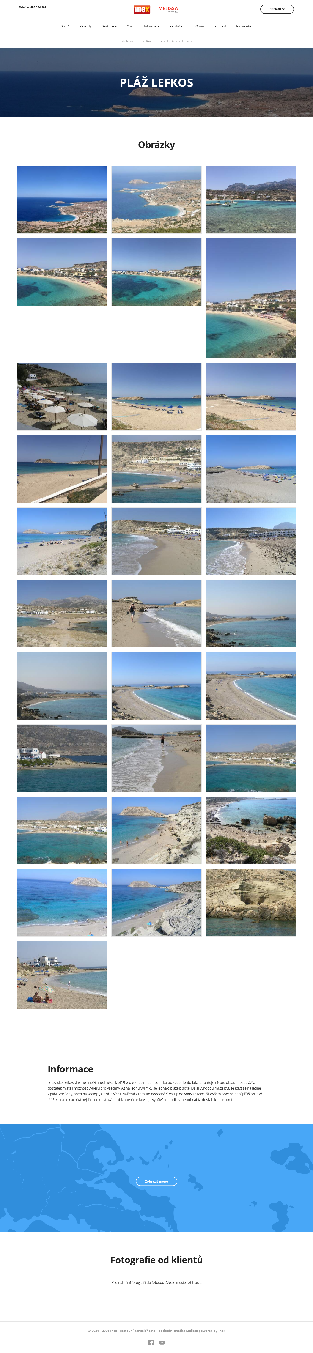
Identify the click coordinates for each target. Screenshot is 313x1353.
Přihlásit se (277, 9)
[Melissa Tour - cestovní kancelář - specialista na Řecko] (156, 9)
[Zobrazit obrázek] (62, 199)
